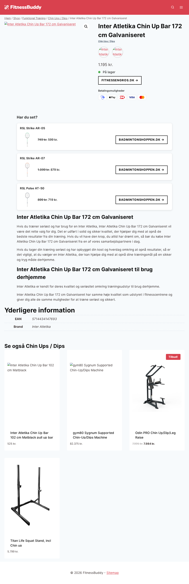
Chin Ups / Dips (106, 41)
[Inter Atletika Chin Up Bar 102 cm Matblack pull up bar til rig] (117, 52)
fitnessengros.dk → (120, 80)
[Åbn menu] (181, 7)
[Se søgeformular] (172, 7)
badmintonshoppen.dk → (141, 139)
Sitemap (112, 573)
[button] (86, 26)
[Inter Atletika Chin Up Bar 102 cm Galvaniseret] (103, 52)
